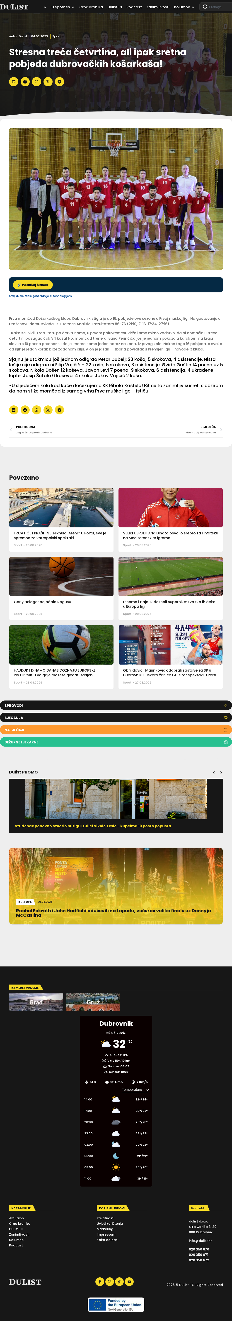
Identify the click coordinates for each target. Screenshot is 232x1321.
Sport (56, 36)
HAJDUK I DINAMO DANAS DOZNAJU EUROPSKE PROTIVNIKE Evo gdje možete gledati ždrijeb (55, 673)
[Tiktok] (119, 1281)
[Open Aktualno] (45, 7)
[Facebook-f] (99, 1281)
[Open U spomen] (73, 7)
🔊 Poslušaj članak (32, 285)
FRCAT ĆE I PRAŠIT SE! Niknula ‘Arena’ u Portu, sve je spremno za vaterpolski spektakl (60, 536)
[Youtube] (129, 1281)
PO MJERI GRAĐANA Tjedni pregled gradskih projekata (67, 826)
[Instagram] (109, 1281)
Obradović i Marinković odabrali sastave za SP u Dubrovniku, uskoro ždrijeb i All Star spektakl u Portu (170, 673)
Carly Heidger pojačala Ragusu (42, 601)
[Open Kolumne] (193, 7)
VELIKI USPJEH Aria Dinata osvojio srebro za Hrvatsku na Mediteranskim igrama (170, 536)
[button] (13, 81)
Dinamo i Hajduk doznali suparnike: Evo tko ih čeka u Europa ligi (169, 604)
